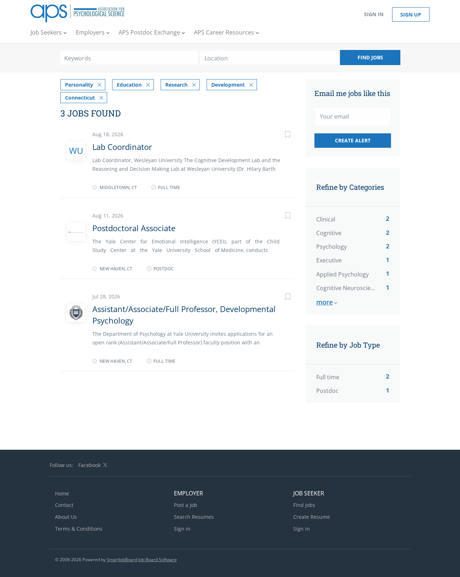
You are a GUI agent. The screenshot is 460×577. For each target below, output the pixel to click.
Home (62, 493)
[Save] (280, 135)
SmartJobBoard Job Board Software (142, 560)
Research (176, 84)
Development (228, 84)
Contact (64, 505)
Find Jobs (370, 57)
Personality (79, 84)
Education (129, 84)
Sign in (373, 14)
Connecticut (80, 97)
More (324, 302)
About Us (66, 516)
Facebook (89, 465)
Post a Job (185, 505)
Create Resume (311, 516)
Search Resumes (194, 516)
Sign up (410, 14)
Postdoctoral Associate (133, 228)
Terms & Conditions (78, 528)
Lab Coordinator (122, 146)
